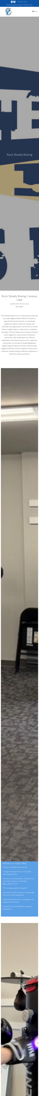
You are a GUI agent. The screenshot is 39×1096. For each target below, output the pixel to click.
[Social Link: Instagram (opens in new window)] (14, 2)
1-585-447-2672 (22, 1)
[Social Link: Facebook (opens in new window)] (12, 2)
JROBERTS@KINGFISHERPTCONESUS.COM (19, 5)
